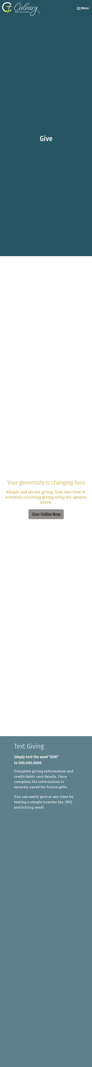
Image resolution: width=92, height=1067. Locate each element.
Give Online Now (46, 514)
